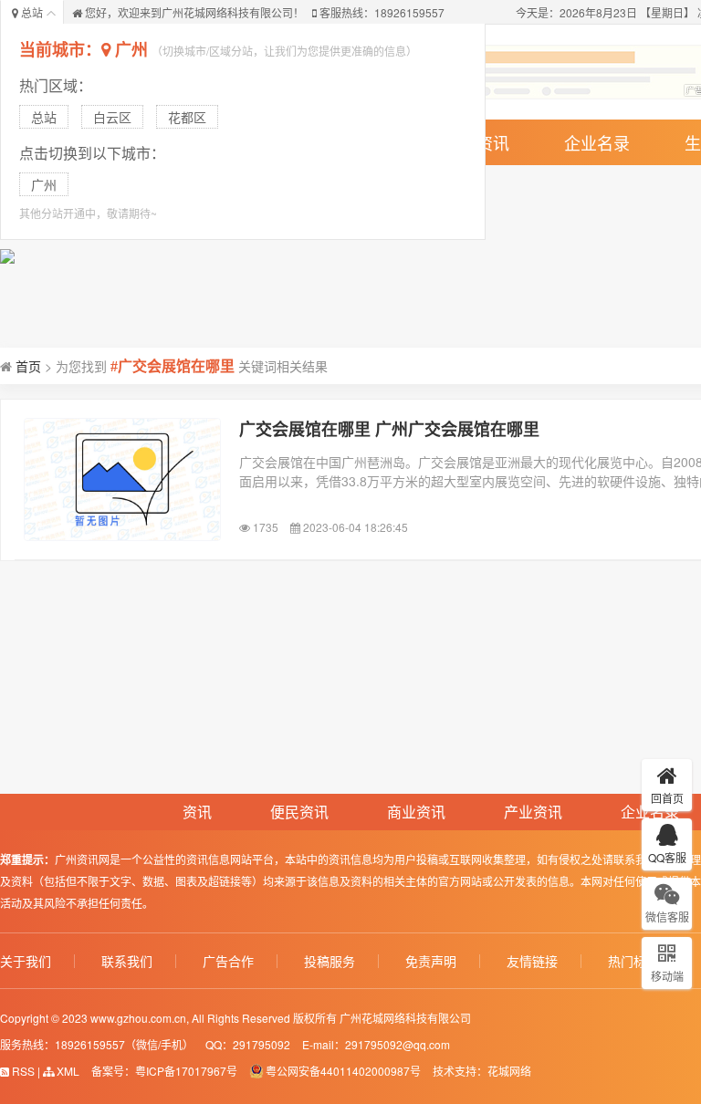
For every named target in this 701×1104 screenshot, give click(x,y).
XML (66, 1070)
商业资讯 (416, 811)
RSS (22, 1070)
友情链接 (532, 961)
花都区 (187, 117)
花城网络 (509, 1070)
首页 (28, 366)
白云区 (112, 117)
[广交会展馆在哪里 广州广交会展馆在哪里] (122, 479)
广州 (131, 49)
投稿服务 (329, 961)
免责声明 (430, 961)
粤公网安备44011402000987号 (343, 1070)
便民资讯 (299, 811)
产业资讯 (533, 811)
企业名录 (597, 142)
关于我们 (25, 961)
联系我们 (126, 961)
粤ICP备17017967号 (186, 1070)
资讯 (197, 811)
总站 (44, 117)
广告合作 (228, 961)
